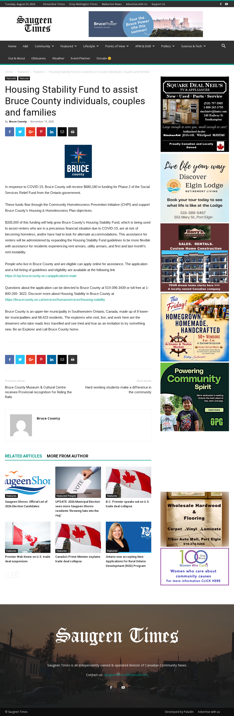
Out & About (16, 58)
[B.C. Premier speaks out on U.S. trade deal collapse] (128, 482)
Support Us (158, 4)
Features (39, 72)
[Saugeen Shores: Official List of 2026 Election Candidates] (28, 482)
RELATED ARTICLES (23, 456)
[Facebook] (220, 4)
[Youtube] (226, 4)
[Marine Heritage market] (194, 360)
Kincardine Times (54, 4)
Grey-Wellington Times (83, 4)
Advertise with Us (136, 4)
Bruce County (18, 121)
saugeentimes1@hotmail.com (126, 675)
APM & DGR (143, 46)
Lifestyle (89, 46)
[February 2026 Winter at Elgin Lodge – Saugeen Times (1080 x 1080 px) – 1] (194, 221)
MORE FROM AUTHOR (67, 456)
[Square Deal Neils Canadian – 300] (194, 151)
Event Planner (80, 58)
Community (42, 46)
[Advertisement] (195, 462)
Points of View (115, 46)
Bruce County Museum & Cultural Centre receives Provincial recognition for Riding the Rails (38, 392)
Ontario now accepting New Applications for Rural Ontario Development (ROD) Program (126, 561)
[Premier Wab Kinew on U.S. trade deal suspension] (28, 537)
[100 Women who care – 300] (194, 584)
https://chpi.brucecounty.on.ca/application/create (41, 276)
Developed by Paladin (179, 712)
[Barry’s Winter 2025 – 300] (194, 290)
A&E (25, 46)
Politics (166, 46)
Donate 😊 (104, 58)
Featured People (66, 495)
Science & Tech (191, 46)
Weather (58, 58)
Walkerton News (112, 4)
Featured (67, 46)
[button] (223, 46)
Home (12, 46)
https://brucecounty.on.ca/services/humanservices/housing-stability (55, 299)
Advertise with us (209, 712)
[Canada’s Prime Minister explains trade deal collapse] (78, 537)
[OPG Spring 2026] (194, 430)
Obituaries (38, 58)
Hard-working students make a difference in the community (118, 389)
